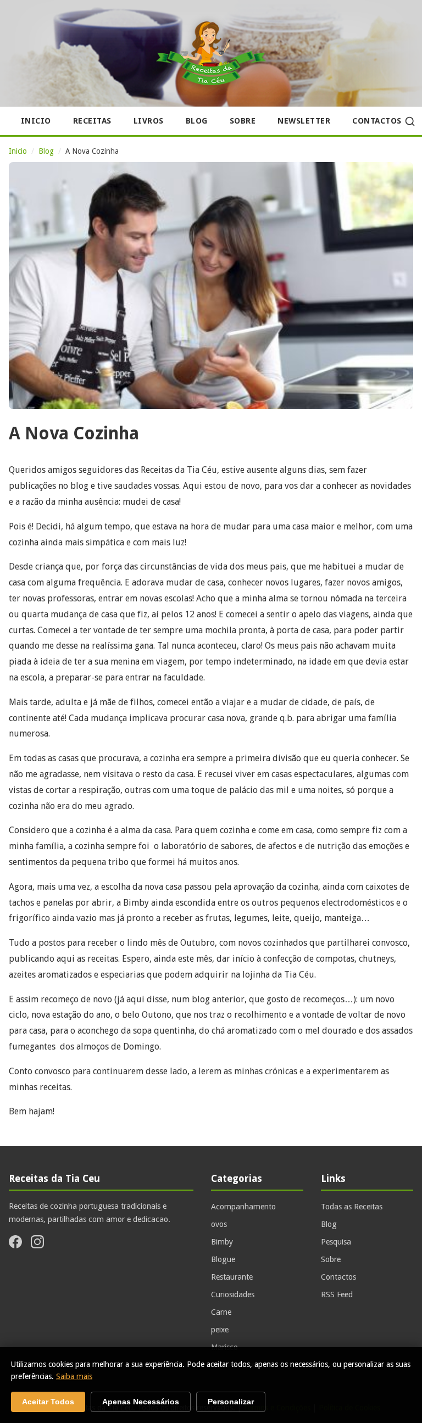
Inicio (36, 120)
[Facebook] (15, 1244)
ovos (219, 1224)
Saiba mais (74, 1376)
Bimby (222, 1241)
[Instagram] (37, 1244)
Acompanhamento (243, 1206)
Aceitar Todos (48, 1402)
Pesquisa (336, 1241)
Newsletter (303, 120)
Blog (197, 120)
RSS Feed (337, 1294)
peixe (220, 1329)
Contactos (377, 120)
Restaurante (232, 1277)
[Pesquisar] (410, 121)
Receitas (92, 120)
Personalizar (231, 1402)
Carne (221, 1312)
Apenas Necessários (140, 1402)
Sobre (243, 120)
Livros (149, 120)
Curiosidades (232, 1294)
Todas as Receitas (351, 1206)
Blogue (223, 1259)
